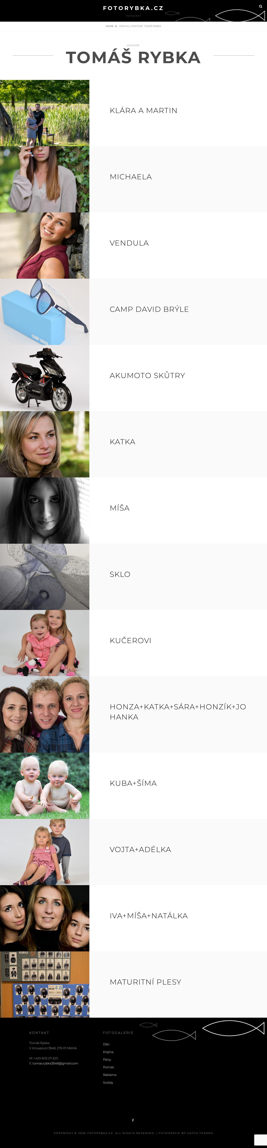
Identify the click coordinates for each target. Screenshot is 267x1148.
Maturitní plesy (145, 981)
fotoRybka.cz (133, 8)
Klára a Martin (144, 110)
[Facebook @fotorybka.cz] (133, 1120)
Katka (122, 441)
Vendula (129, 242)
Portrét (108, 1067)
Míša (120, 507)
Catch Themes (200, 1133)
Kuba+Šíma (133, 783)
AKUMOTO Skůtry (147, 375)
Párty (107, 1059)
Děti (106, 1044)
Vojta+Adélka (140, 849)
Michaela (131, 176)
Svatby (108, 1082)
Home (110, 26)
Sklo (120, 574)
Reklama (109, 1075)
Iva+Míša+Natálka (149, 915)
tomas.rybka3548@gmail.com (55, 1063)
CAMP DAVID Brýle (149, 309)
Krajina (108, 1052)
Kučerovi (131, 640)
